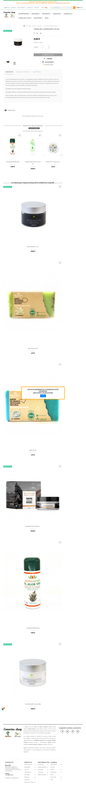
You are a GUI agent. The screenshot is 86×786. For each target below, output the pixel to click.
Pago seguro (27, 767)
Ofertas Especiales (42, 767)
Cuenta (53, 762)
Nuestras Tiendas (42, 774)
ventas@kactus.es (9, 775)
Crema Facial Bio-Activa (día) (33, 704)
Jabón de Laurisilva (33, 348)
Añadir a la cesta (49, 55)
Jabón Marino (32, 450)
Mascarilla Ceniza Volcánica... (32, 526)
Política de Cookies (29, 782)
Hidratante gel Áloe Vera (12, 162)
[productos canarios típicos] (9, 14)
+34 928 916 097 (14, 778)
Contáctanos (41, 764)
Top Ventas (40, 772)
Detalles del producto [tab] (23, 72)
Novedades (40, 769)
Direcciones (53, 777)
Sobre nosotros (28, 764)
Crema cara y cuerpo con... (53, 162)
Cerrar (43, 396)
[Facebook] (62, 731)
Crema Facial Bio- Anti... (32, 247)
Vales (51, 779)
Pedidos (52, 769)
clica (58, 3)
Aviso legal (27, 774)
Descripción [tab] (9, 72)
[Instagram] (67, 731)
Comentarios (37, 72)
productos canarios (39, 740)
